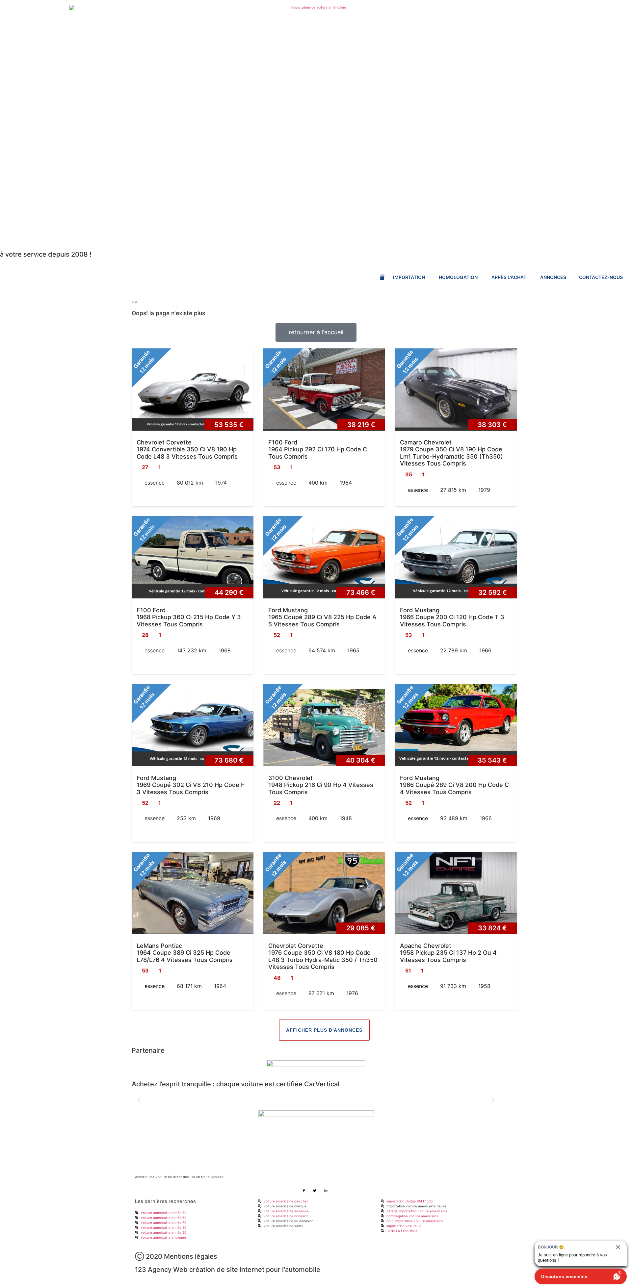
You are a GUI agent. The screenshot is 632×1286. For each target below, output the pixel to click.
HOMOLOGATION (459, 277)
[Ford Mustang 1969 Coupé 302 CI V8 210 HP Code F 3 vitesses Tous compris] (192, 725)
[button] (139, 1100)
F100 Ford (282, 442)
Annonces (553, 277)
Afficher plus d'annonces (324, 1030)
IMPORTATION (409, 277)
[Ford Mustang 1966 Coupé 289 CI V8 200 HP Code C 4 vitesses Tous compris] (456, 725)
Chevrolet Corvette (164, 442)
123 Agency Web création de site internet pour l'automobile (227, 1269)
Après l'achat (509, 277)
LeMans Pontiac (159, 945)
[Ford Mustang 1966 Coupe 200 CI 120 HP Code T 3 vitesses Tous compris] (456, 557)
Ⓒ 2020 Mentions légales (176, 1256)
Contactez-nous (601, 277)
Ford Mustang (288, 610)
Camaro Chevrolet (426, 442)
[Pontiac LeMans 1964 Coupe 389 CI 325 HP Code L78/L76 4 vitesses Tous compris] (192, 893)
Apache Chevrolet (425, 945)
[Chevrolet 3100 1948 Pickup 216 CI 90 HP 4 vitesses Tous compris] (324, 725)
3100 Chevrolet (290, 777)
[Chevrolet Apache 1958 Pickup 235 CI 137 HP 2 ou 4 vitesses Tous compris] (456, 893)
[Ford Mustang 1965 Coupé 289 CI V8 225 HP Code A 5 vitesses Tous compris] (324, 557)
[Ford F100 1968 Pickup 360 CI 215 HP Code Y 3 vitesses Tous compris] (192, 557)
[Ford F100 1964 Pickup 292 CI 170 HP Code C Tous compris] (324, 389)
